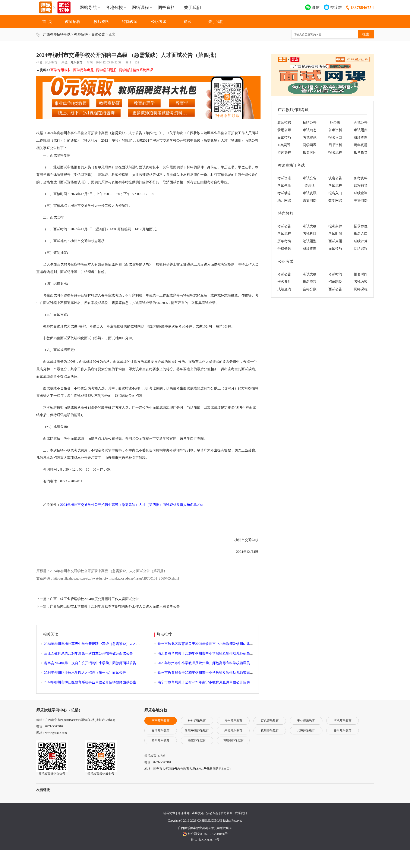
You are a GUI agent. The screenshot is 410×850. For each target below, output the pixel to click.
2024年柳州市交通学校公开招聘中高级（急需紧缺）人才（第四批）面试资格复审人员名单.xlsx (131, 504)
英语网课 (361, 200)
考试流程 (335, 185)
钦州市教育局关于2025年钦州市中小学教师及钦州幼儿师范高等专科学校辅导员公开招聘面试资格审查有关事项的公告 (246, 672)
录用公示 (284, 130)
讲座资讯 (198, 813)
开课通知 (184, 813)
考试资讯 (309, 137)
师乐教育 (76, 62)
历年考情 (284, 241)
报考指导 (361, 152)
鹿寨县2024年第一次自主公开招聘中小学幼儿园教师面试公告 (90, 663)
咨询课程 (284, 152)
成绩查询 (361, 137)
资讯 (187, 21)
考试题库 (361, 130)
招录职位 (335, 281)
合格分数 (284, 248)
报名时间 (309, 152)
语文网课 (309, 200)
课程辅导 (361, 185)
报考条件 (335, 226)
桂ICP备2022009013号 (205, 839)
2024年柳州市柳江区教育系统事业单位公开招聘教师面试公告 (90, 682)
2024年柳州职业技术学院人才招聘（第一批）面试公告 (85, 672)
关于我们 (192, 7)
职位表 (335, 122)
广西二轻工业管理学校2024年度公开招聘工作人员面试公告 (94, 599)
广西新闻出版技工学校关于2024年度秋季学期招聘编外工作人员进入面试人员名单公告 (115, 606)
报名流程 (335, 152)
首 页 (47, 21)
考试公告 (309, 178)
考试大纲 (309, 226)
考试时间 (335, 233)
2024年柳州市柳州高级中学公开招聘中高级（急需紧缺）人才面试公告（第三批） (105, 644)
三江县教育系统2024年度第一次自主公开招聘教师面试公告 (88, 653)
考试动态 (309, 130)
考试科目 (309, 233)
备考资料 (335, 130)
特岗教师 (130, 21)
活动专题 (212, 813)
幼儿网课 (284, 200)
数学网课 (335, 200)
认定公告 (335, 178)
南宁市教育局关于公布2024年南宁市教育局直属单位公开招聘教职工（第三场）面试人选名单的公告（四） (238, 682)
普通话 (310, 185)
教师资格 (101, 21)
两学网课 (309, 145)
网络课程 (361, 248)
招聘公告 (309, 122)
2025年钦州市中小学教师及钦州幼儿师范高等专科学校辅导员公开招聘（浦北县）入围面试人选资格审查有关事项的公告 (248, 663)
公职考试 (158, 21)
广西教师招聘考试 (56, 34)
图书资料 (166, 7)
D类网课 (284, 145)
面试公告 (98, 34)
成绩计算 (361, 241)
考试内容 (361, 281)
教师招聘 (72, 21)
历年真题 (361, 145)
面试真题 (335, 241)
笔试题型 (309, 241)
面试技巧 (284, 137)
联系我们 (241, 813)
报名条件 (284, 281)
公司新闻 (227, 813)
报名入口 (335, 137)
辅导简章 (169, 813)
